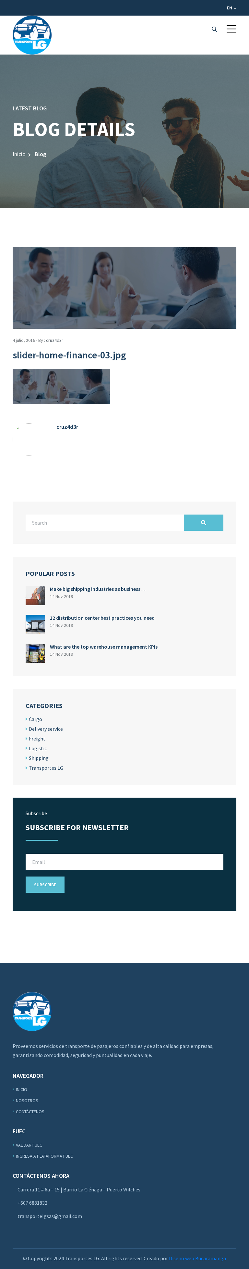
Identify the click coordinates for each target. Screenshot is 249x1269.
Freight (37, 738)
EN (230, 8)
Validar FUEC (29, 1145)
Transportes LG (46, 768)
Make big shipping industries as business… (98, 589)
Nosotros (27, 1100)
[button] (231, 28)
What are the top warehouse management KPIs (104, 646)
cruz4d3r (54, 340)
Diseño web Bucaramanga (197, 1258)
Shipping (39, 758)
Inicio (19, 154)
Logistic (38, 748)
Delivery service (46, 729)
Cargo (35, 719)
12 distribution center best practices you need (102, 618)
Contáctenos (30, 1111)
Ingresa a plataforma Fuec (44, 1156)
